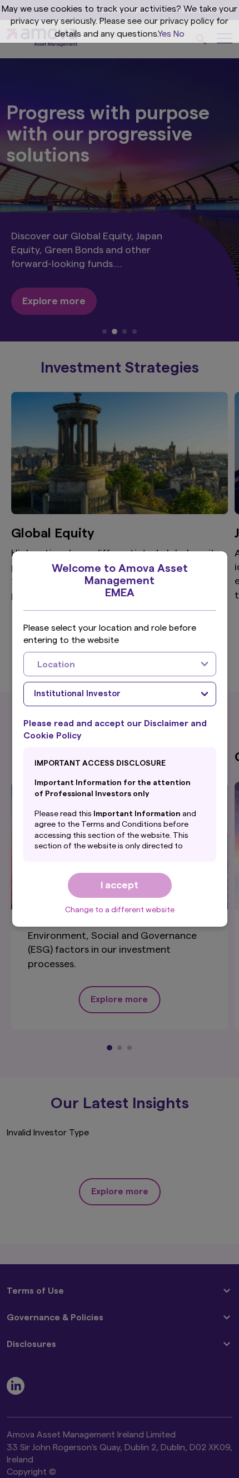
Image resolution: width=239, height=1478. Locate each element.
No (179, 33)
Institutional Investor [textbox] (77, 694)
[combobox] (119, 664)
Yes (164, 33)
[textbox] (108, 664)
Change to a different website (120, 910)
